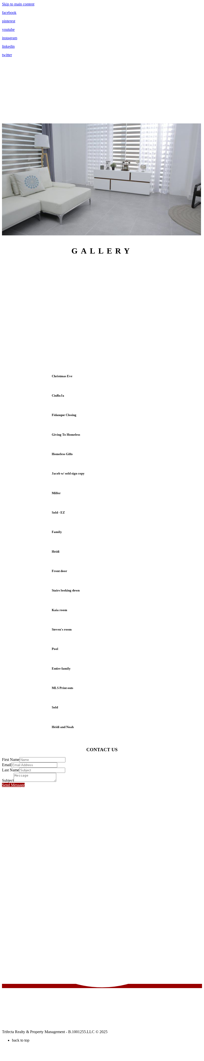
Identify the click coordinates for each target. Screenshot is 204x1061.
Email (6, 765)
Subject (8, 780)
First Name (10, 759)
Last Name (10, 770)
